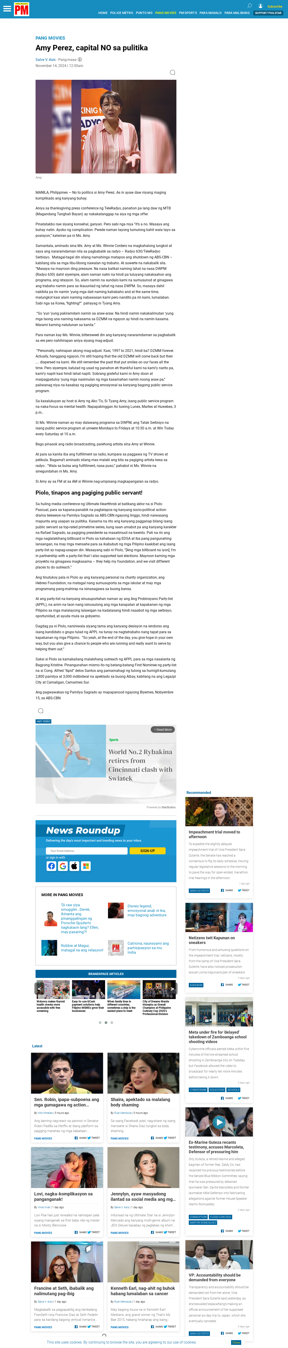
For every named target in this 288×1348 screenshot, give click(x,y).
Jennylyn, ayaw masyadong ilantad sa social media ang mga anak (143, 1196)
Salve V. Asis (46, 60)
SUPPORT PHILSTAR (268, 13)
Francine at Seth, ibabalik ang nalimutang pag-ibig (64, 1291)
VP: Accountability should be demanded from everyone (215, 1277)
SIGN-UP (147, 851)
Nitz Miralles (45, 1113)
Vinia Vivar (44, 1207)
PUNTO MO (144, 13)
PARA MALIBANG (237, 13)
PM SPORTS (188, 13)
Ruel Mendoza (122, 1113)
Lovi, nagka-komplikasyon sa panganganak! (63, 1196)
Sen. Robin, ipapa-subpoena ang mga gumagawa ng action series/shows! (66, 1102)
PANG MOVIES (165, 13)
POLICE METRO (121, 13)
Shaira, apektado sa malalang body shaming (140, 1102)
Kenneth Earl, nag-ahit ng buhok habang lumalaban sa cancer (143, 1291)
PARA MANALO (211, 13)
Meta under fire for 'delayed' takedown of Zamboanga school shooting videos (218, 1037)
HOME (103, 13)
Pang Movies (50, 38)
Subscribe (275, 6)
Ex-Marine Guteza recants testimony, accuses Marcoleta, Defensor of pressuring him (216, 1147)
